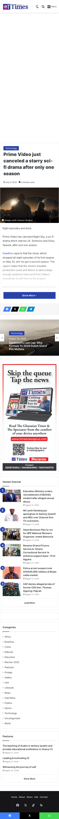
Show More (28, 295)
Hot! (7, 682)
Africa (8, 636)
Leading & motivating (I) (16, 758)
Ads (36, 797)
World (7, 723)
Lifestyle (9, 687)
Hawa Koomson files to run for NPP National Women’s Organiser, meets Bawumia (38, 533)
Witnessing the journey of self (19, 767)
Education (10, 657)
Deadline (8, 253)
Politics (8, 703)
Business (9, 641)
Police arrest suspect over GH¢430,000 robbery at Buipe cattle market (39, 571)
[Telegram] (30, 309)
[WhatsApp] (22, 309)
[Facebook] (6, 309)
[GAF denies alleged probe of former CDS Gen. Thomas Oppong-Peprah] (12, 589)
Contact (44, 797)
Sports (8, 708)
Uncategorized (12, 718)
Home (14, 797)
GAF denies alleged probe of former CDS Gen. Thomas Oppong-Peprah (39, 587)
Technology (11, 148)
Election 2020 (12, 662)
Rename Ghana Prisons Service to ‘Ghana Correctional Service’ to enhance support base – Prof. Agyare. (39, 552)
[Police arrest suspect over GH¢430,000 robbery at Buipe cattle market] (12, 573)
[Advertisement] (29, 45)
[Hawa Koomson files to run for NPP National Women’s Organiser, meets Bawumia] (12, 534)
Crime (8, 647)
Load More (29, 602)
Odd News (10, 698)
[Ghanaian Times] (15, 6)
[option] (29, 338)
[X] (14, 309)
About (22, 797)
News (7, 692)
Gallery (8, 677)
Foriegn (8, 672)
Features (9, 667)
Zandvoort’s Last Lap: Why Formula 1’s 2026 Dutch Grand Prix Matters (28, 346)
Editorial (9, 652)
